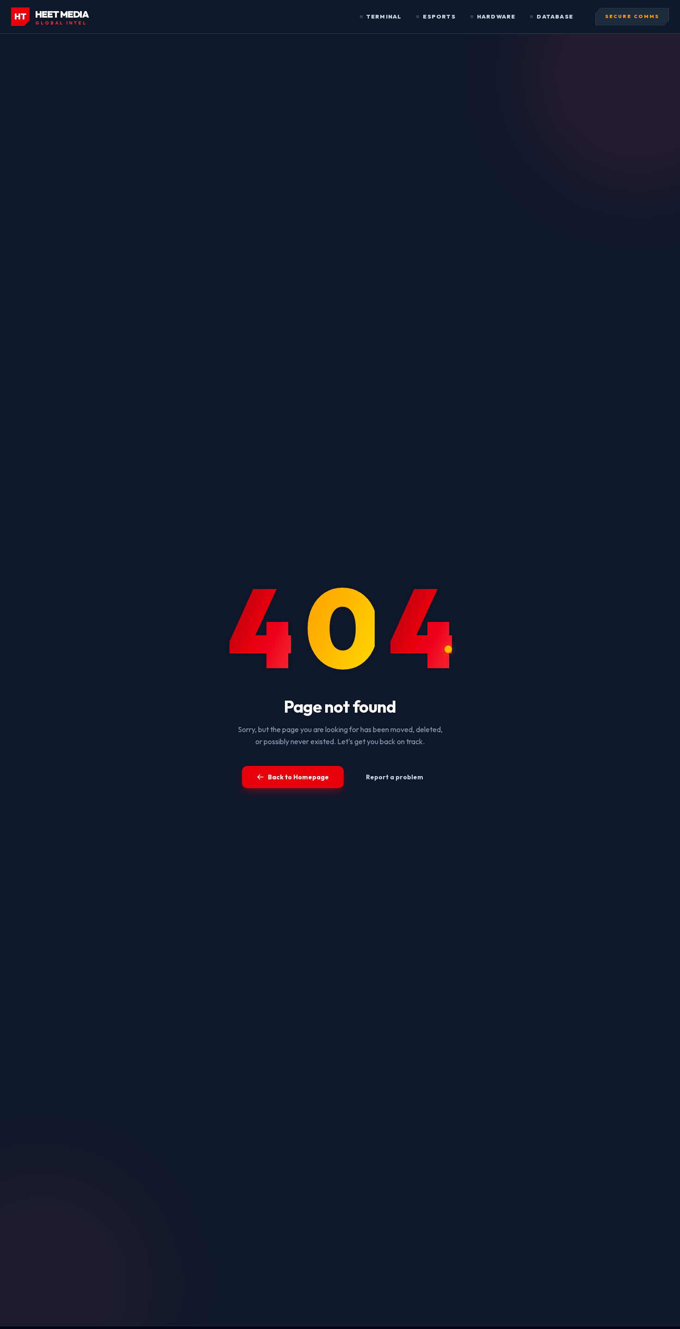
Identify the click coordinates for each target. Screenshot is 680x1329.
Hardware (496, 16)
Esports (439, 16)
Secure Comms (632, 16)
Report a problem (394, 777)
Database (555, 16)
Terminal (384, 16)
